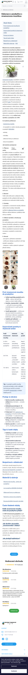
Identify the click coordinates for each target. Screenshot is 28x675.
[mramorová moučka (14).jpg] (14, 282)
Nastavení (14, 666)
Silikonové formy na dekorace (12, 492)
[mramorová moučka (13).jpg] (6, 282)
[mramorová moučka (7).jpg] (6, 267)
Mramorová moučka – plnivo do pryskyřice (12, 483)
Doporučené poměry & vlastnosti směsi (13, 31)
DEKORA (11, 129)
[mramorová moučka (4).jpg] (14, 257)
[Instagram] (6, 638)
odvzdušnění (13, 390)
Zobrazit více (14, 610)
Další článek (14, 554)
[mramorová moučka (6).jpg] (14, 262)
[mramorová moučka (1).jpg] (6, 252)
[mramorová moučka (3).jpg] (6, 257)
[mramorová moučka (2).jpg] (14, 252)
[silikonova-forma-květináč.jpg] (6, 287)
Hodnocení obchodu (14, 561)
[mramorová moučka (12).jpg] (14, 277)
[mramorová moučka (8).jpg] (14, 267)
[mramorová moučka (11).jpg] (6, 277)
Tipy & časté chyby (9, 38)
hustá (9, 102)
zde (19, 662)
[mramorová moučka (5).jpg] (6, 262)
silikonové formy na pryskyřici (16, 210)
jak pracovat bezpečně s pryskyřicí (12, 470)
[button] (24, 671)
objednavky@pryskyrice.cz (10, 631)
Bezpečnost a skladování (10, 41)
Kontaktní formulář (9, 644)
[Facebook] (2, 638)
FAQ (16, 43)
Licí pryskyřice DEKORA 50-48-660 (13, 488)
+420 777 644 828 (8, 634)
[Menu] (26, 2)
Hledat (24, 6)
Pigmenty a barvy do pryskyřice (12, 497)
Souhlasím (14, 671)
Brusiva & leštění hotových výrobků (13, 501)
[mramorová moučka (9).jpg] (6, 272)
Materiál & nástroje (9, 43)
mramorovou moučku (8, 124)
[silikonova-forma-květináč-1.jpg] (14, 287)
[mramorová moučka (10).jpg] (14, 272)
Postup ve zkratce (8, 35)
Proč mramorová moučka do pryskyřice (12, 27)
